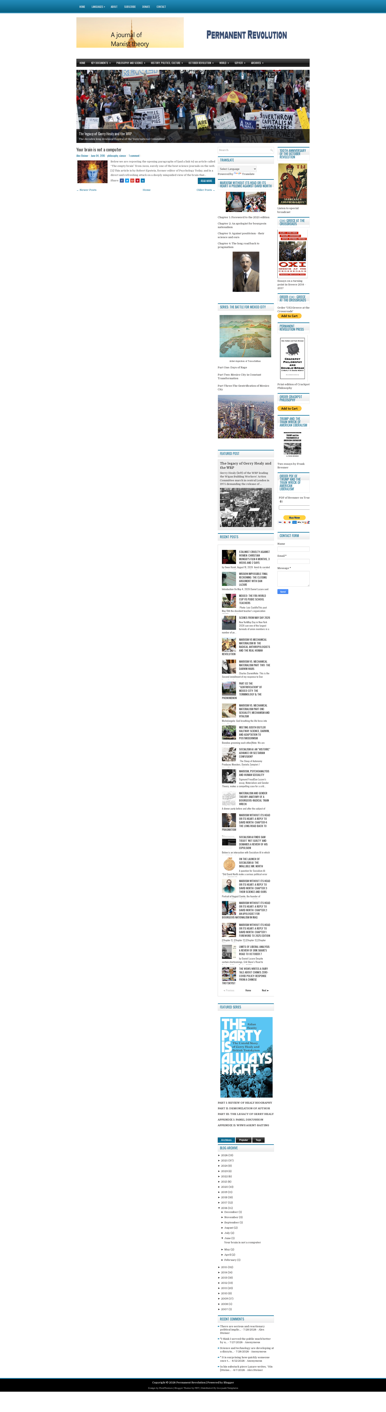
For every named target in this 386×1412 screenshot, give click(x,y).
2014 (224, 1272)
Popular (243, 1140)
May (227, 1249)
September (232, 1222)
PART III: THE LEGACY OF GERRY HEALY (246, 1114)
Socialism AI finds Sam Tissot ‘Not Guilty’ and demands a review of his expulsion (253, 842)
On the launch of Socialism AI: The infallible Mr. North (251, 862)
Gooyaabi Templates (227, 1388)
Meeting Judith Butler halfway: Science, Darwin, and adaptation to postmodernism (254, 732)
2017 (224, 1202)
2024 (224, 1165)
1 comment (134, 156)
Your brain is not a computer (98, 149)
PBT (197, 1388)
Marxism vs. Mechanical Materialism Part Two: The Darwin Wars (254, 665)
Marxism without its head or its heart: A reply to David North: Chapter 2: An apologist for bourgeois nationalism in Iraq (246, 910)
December (231, 1212)
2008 (225, 1304)
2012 (224, 1282)
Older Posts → (206, 189)
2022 (224, 1176)
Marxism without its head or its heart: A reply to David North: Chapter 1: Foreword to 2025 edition (254, 930)
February (230, 1259)
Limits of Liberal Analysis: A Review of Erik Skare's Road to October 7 (254, 950)
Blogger (229, 1382)
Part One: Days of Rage (232, 367)
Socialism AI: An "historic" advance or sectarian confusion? (254, 752)
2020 (225, 1186)
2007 (225, 1309)
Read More (206, 181)
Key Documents (101, 63)
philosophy (112, 156)
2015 (224, 1267)
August (229, 1227)
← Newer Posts (86, 189)
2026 (224, 1155)
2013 (224, 1277)
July (227, 1232)
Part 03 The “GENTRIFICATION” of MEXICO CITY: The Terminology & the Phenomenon (242, 690)
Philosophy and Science (130, 63)
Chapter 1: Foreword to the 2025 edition (243, 217)
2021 (224, 1181)
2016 (224, 1208)
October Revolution (201, 63)
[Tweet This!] (127, 181)
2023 (224, 1171)
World (224, 63)
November (231, 1217)
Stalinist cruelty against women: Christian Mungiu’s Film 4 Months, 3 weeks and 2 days (254, 557)
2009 (225, 1298)
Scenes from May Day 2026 (254, 617)
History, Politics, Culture (167, 63)
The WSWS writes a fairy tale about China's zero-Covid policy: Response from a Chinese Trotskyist (245, 975)
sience (122, 156)
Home (82, 7)
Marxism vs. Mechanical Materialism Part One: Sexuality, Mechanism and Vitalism (254, 710)
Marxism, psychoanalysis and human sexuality (254, 773)
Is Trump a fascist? (92, 133)
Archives (257, 63)
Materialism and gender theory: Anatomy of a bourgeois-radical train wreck (254, 798)
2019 (224, 1192)
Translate (248, 174)
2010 (224, 1293)
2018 (224, 1197)
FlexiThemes (165, 1388)
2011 (224, 1288)
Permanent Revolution (190, 1382)
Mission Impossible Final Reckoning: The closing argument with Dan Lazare (253, 579)
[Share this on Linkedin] (143, 181)
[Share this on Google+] (132, 181)
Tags (258, 1140)
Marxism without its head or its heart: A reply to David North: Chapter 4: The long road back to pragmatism (246, 822)
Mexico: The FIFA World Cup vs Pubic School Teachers (252, 599)
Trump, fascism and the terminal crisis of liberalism (112, 138)
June (227, 1238)
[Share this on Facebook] (122, 181)
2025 (224, 1160)
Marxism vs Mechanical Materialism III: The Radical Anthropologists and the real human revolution (246, 646)
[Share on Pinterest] (138, 181)
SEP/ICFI (240, 63)
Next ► (265, 990)
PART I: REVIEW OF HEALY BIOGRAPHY (245, 1102)
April (228, 1254)
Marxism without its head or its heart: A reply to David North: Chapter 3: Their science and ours (254, 886)
